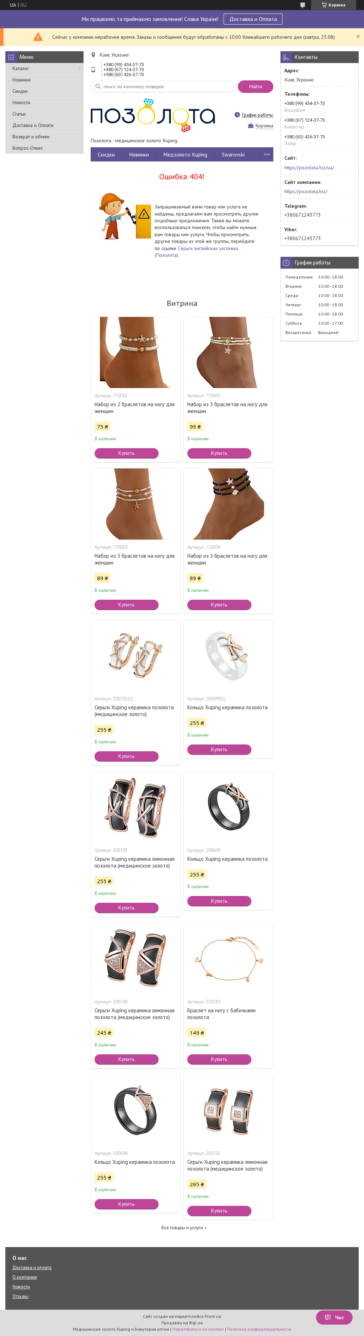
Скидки (20, 91)
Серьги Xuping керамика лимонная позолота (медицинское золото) (135, 862)
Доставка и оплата (32, 1268)
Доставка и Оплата (253, 18)
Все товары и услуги (182, 1227)
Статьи (19, 114)
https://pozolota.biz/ (305, 191)
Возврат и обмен (30, 136)
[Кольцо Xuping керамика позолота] (228, 655)
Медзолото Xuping (185, 154)
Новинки (21, 79)
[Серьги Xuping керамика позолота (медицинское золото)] (135, 655)
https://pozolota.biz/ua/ (309, 167)
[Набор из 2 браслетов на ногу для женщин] (135, 352)
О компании (24, 1277)
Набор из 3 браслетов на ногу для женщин (227, 407)
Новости (21, 102)
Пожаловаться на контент (198, 1329)
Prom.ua (213, 1316)
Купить (126, 453)
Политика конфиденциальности (259, 1329)
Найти (255, 86)
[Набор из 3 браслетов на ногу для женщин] (228, 352)
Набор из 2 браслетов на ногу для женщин (135, 407)
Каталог (20, 68)
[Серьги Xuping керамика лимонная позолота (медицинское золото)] (135, 807)
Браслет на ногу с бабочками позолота (221, 1013)
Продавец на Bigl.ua (182, 1322)
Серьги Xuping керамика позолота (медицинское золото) (134, 710)
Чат (339, 1317)
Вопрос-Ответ (27, 148)
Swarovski (233, 154)
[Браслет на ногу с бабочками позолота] (228, 958)
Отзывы (20, 1296)
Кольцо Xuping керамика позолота (227, 707)
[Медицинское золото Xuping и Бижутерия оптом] (153, 115)
